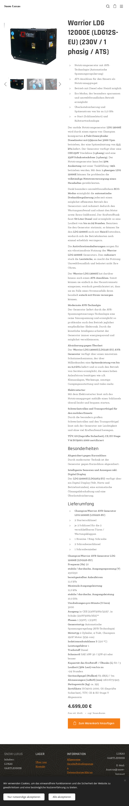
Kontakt (40, 766)
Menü (121, 6)
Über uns (41, 762)
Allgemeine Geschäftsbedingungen (80, 764)
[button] (108, 6)
